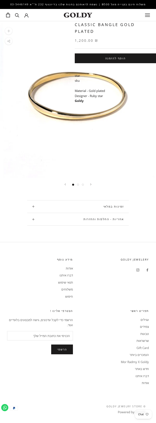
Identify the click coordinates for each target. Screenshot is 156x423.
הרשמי (62, 349)
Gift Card (142, 348)
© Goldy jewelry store (126, 406)
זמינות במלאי (113, 206)
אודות (69, 268)
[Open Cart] (8, 15)
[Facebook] (147, 269)
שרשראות (142, 341)
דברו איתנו (66, 275)
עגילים (145, 320)
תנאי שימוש (65, 282)
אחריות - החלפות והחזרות (103, 219)
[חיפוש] (17, 15)
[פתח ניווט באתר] (147, 15)
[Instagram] (137, 269)
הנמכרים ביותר (139, 355)
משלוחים (67, 289)
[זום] (8, 30)
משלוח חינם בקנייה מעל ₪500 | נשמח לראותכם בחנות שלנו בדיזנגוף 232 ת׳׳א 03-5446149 (78, 4)
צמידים (144, 327)
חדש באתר (142, 369)
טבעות (144, 334)
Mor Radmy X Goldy (135, 362)
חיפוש (69, 296)
